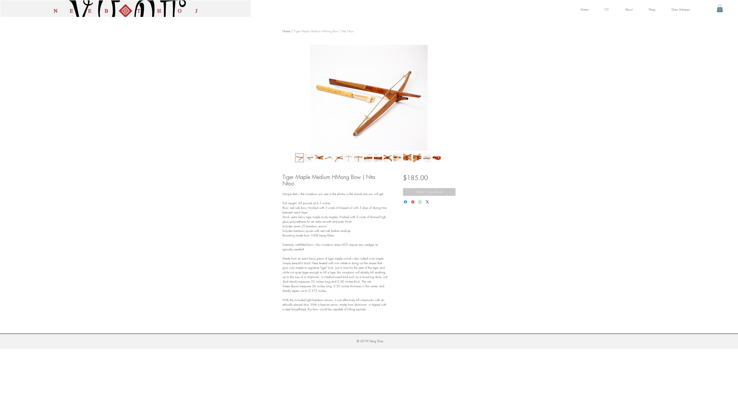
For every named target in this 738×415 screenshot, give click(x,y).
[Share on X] (427, 202)
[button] (720, 8)
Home (286, 31)
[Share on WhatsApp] (420, 202)
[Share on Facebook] (405, 202)
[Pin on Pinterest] (413, 202)
